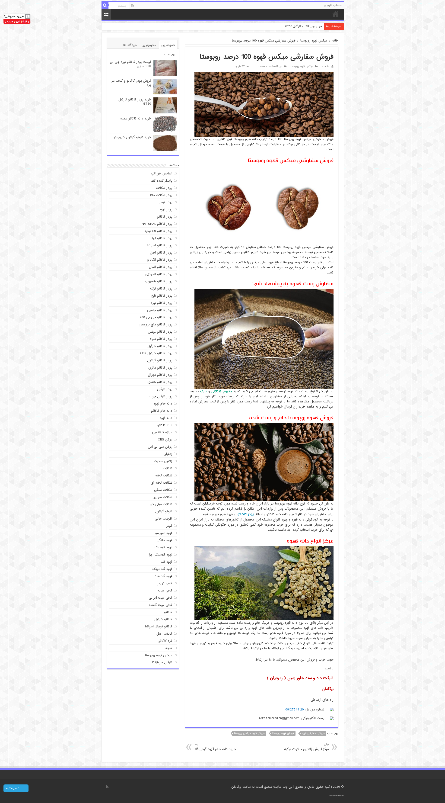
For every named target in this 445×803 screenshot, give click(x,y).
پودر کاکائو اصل (161, 252)
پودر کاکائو (246, 514)
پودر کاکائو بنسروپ (158, 281)
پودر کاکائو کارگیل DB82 (155, 353)
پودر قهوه (165, 209)
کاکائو (168, 612)
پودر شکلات (164, 187)
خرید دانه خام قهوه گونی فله (215, 747)
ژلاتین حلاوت (163, 461)
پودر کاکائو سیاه (161, 338)
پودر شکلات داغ (161, 195)
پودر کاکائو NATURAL (157, 223)
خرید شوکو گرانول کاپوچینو (132, 137)
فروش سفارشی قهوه (313, 733)
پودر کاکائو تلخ (161, 295)
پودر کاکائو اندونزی (158, 274)
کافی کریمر (164, 583)
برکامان (236, 786)
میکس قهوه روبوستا (313, 40)
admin (326, 66)
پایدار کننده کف (161, 180)
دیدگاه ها (130, 45)
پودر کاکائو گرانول (159, 360)
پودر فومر (165, 202)
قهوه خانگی (164, 540)
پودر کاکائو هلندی (159, 382)
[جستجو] (105, 5)
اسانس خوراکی (161, 173)
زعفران (167, 453)
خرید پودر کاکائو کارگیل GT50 (134, 101)
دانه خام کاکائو (161, 410)
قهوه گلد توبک (162, 569)
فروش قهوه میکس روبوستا (249, 733)
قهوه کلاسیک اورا (160, 554)
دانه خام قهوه (162, 403)
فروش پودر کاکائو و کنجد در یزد (131, 82)
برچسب (169, 54)
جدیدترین (168, 45)
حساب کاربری (332, 5)
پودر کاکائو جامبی (159, 310)
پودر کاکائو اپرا (162, 238)
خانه (335, 14)
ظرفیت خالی (163, 518)
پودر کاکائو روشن (160, 331)
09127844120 (294, 709)
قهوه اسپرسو (163, 533)
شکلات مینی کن (161, 504)
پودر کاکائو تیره (161, 302)
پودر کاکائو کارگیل (159, 346)
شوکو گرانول (163, 511)
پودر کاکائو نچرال (160, 374)
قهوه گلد (166, 561)
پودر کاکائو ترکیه (160, 288)
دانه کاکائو (164, 425)
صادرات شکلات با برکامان (336, 795)
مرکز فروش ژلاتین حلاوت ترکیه (306, 747)
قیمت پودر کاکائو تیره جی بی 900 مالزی (130, 64)
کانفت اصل (164, 633)
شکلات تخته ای (161, 482)
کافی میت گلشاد (160, 604)
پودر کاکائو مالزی (160, 367)
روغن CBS (165, 439)
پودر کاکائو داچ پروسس (155, 324)
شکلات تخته (163, 475)
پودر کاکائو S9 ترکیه (158, 231)
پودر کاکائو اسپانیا (159, 245)
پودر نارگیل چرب (160, 396)
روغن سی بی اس (160, 446)
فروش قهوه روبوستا (283, 733)
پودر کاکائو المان (160, 267)
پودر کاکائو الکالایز (159, 259)
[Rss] (132, 5)
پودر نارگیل (164, 389)
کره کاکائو (165, 640)
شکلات (167, 468)
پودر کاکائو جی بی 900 (156, 317)
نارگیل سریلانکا (162, 662)
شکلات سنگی (163, 489)
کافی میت (165, 590)
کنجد (168, 648)
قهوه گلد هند (163, 576)
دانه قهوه (166, 418)
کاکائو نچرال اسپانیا (158, 626)
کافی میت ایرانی (160, 597)
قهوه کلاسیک (163, 547)
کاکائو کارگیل (163, 619)
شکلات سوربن (162, 497)
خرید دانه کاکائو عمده (308, 26)
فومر (169, 525)
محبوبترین (149, 45)
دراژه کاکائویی (162, 432)
